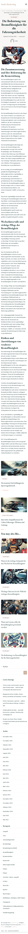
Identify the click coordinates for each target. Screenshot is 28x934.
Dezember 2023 (7, 799)
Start (2, 930)
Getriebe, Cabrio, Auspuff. (7, 515)
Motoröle (6, 885)
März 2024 (6, 786)
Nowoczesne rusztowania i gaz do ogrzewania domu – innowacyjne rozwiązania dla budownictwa (13, 687)
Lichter (5, 881)
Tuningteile (6, 902)
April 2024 (6, 782)
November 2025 (7, 741)
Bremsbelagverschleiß (10, 848)
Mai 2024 (6, 778)
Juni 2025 (6, 761)
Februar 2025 (7, 770)
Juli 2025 (5, 757)
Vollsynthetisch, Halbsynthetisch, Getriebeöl (13, 907)
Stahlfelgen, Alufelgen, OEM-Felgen (14, 898)
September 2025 (8, 749)
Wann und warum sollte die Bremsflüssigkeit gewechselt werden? (11, 624)
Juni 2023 (6, 815)
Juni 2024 (6, 774)
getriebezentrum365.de (13, 930)
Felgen (5, 869)
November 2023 (8, 803)
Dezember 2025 (7, 736)
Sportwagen (4, 478)
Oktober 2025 (7, 745)
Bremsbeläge (7, 844)
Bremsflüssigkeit (14, 17)
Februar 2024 (7, 790)
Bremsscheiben (7, 856)
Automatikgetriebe (9, 840)
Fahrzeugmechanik (9, 864)
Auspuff (5, 831)
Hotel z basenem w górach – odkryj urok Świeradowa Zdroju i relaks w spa (14, 703)
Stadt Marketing (8, 4)
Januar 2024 (6, 795)
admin (16, 41)
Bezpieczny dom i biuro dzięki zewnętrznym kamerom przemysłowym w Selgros (15, 721)
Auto (4, 835)
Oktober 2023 (7, 807)
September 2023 (8, 811)
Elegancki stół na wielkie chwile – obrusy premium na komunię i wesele (14, 695)
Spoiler (5, 889)
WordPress (14, 926)
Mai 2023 (6, 819)
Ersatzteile (6, 860)
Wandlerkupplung (8, 912)
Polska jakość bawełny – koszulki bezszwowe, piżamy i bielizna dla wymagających (13, 712)
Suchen (5, 667)
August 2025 (7, 753)
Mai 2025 (5, 765)
